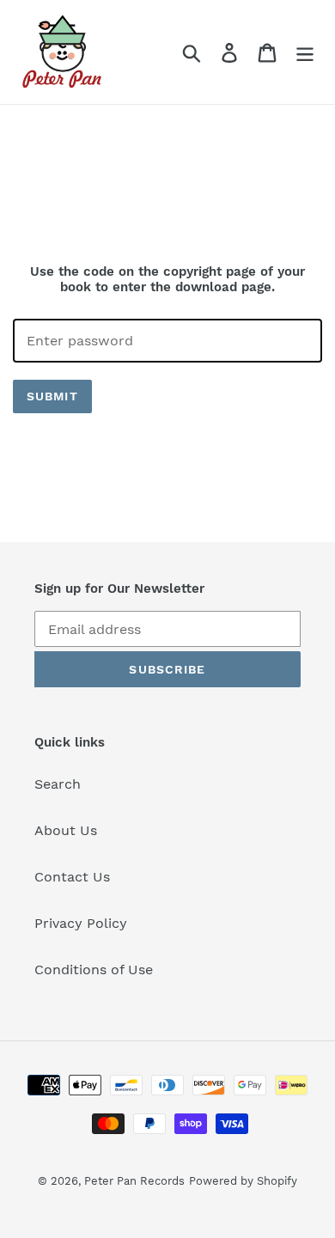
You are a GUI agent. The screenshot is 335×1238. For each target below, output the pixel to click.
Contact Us (72, 877)
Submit (52, 396)
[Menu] (305, 52)
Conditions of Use (93, 969)
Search (57, 784)
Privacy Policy (80, 923)
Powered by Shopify (243, 1180)
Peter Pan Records (134, 1180)
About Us (65, 830)
